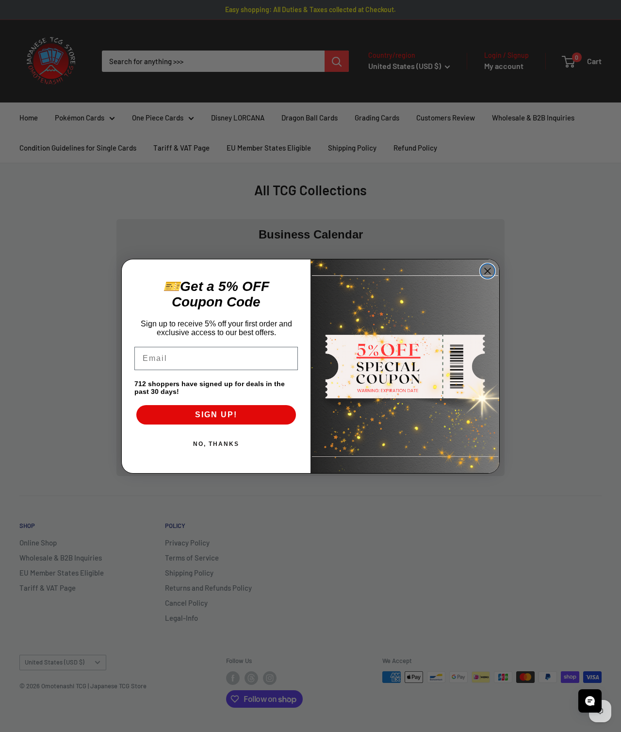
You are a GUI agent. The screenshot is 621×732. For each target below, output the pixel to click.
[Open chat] (590, 701)
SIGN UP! (216, 414)
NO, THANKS (216, 444)
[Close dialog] (487, 271)
